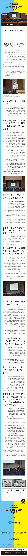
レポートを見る (8, 491)
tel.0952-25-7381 (14, 538)
